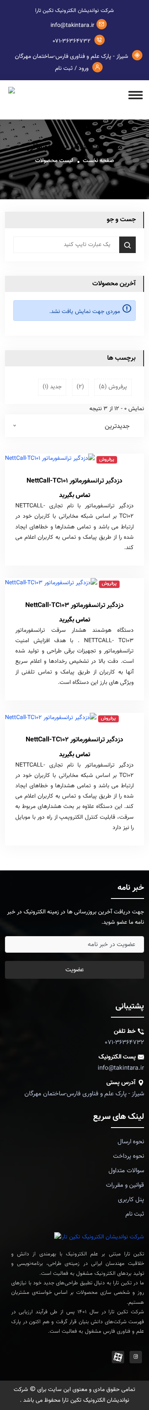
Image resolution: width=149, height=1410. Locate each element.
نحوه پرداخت (128, 1156)
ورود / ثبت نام (72, 68)
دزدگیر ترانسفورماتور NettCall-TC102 (74, 740)
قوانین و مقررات (125, 1185)
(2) (80, 387)
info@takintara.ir (72, 25)
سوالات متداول (126, 1171)
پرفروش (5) (113, 387)
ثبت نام (134, 1214)
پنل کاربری (131, 1199)
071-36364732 (72, 41)
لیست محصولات (54, 160)
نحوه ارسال (131, 1142)
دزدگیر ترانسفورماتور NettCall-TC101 (74, 481)
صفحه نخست (98, 160)
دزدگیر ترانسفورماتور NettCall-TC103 (74, 605)
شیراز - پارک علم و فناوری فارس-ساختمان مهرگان (72, 56)
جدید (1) (52, 387)
